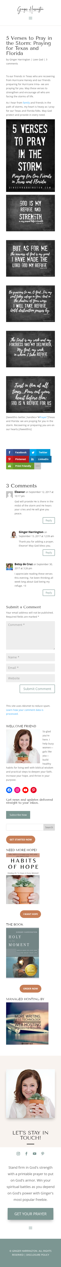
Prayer (43, 417)
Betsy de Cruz (24, 564)
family (26, 102)
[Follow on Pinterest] (42, 1153)
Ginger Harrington (19, 59)
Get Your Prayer (30, 1213)
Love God (38, 59)
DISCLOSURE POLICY (37, 1254)
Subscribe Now (18, 814)
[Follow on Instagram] (18, 1153)
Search (49, 827)
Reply (49, 520)
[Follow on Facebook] (26, 1153)
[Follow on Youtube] (34, 1153)
